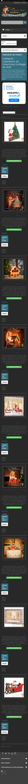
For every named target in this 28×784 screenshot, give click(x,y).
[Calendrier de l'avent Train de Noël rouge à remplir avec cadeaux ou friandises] (14, 477)
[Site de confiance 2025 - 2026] (4, 772)
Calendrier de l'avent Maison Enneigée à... (14, 281)
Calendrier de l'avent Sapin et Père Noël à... (14, 143)
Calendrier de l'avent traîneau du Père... (14, 699)
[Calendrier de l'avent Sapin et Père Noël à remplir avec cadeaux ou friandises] (14, 131)
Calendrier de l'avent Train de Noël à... (14, 560)
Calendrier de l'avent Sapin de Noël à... (14, 212)
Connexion (24, 2)
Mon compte (5, 763)
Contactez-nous (17, 2)
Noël (3, 43)
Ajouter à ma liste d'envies (4, 182)
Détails (3, 79)
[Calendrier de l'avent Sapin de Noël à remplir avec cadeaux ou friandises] (14, 200)
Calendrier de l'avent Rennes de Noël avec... (14, 629)
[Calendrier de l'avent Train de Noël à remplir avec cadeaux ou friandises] (14, 548)
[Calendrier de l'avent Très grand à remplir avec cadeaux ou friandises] (14, 337)
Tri (1, 112)
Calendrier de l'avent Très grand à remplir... (14, 349)
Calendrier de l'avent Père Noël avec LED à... (14, 419)
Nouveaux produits (10, 50)
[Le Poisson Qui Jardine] (14, 11)
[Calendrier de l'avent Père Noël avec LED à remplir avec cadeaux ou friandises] (14, 406)
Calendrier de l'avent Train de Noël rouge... (14, 490)
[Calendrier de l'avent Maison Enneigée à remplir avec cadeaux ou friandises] (14, 269)
